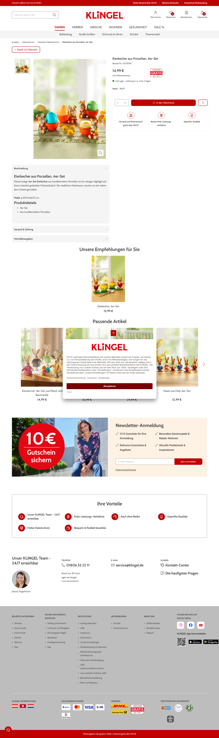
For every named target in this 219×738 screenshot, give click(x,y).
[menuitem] (59, 27)
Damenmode (20, 628)
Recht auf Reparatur (89, 682)
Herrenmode (19, 632)
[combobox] (35, 15)
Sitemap (18, 623)
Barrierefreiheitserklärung (91, 678)
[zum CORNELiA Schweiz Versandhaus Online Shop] (23, 706)
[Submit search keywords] (54, 15)
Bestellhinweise (153, 628)
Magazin (150, 632)
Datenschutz (86, 637)
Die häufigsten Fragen (181, 573)
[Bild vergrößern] (101, 153)
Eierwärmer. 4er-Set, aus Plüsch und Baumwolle (42, 393)
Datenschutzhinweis (126, 469)
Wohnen (18, 642)
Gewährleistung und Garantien (93, 647)
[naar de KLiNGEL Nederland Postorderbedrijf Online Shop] (31, 706)
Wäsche (17, 637)
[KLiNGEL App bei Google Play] (211, 642)
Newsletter (52, 637)
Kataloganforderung (56, 642)
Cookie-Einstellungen (89, 642)
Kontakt (116, 623)
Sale (16, 647)
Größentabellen (153, 623)
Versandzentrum (120, 628)
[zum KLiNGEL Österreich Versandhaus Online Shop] (15, 706)
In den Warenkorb (165, 102)
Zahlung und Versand (56, 623)
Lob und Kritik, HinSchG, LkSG (93, 673)
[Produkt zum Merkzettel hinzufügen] (203, 103)
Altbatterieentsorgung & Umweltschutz (90, 653)
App (49, 647)
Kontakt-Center (177, 565)
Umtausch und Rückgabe (58, 628)
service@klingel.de (129, 565)
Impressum (85, 632)
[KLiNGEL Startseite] (104, 15)
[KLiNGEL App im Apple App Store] (195, 641)
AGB (82, 628)
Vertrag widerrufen (88, 623)
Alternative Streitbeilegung (92, 660)
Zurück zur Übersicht (27, 49)
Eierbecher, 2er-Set (108, 306)
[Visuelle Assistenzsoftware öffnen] (169, 719)
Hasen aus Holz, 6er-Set (177, 391)
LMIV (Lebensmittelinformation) (92, 666)
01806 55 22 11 (78, 565)
